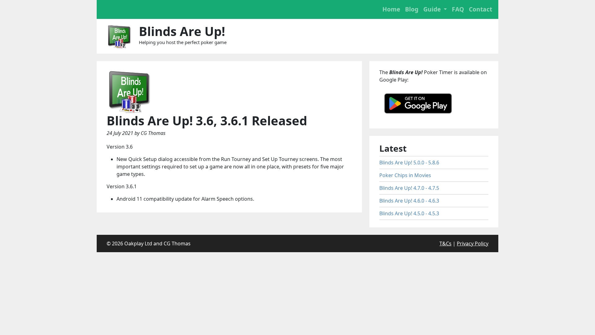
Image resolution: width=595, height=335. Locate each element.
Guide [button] (432, 9)
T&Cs (445, 243)
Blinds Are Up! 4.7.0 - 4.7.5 (409, 188)
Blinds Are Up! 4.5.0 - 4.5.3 (409, 213)
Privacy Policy (472, 243)
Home (391, 9)
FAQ (458, 9)
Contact (480, 9)
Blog (411, 9)
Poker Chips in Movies (405, 175)
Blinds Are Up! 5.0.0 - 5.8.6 (409, 162)
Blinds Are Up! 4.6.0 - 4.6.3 (409, 200)
